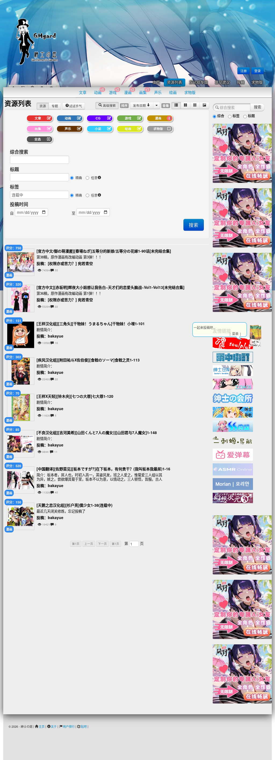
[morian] (233, 483)
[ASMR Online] (233, 469)
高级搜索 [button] (109, 105)
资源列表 (174, 82)
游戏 (114, 91)
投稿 (240, 82)
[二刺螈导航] (233, 439)
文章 (82, 92)
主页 (156, 82)
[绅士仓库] (233, 370)
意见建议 (222, 82)
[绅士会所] (233, 397)
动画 (99, 91)
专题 (55, 106)
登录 (257, 70)
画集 (144, 91)
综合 (220, 115)
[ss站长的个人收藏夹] (233, 411)
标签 (14, 186)
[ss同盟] (233, 425)
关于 (54, 726)
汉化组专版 (198, 82)
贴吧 (84, 726)
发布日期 (140, 105)
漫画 (129, 91)
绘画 (173, 92)
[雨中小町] (233, 356)
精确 (78, 177)
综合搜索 (19, 151)
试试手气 (75, 106)
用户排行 (69, 726)
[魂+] (233, 342)
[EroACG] (233, 383)
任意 (94, 177)
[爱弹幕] (233, 454)
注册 (243, 70)
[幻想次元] (233, 497)
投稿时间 (19, 204)
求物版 (257, 82)
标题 (14, 169)
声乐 (158, 92)
